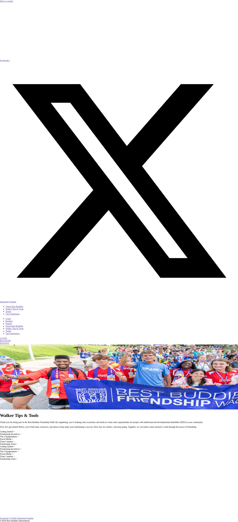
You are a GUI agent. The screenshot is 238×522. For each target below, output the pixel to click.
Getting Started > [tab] (7, 431)
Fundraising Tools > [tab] (8, 444)
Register (9, 321)
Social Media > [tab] (6, 439)
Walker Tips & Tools (15, 309)
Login (8, 318)
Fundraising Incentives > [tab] (10, 434)
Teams (8, 311)
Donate (9, 323)
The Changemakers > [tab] (9, 436)
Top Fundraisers (13, 314)
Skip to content (6, 1)
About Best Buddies (14, 306)
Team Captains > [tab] (7, 441)
